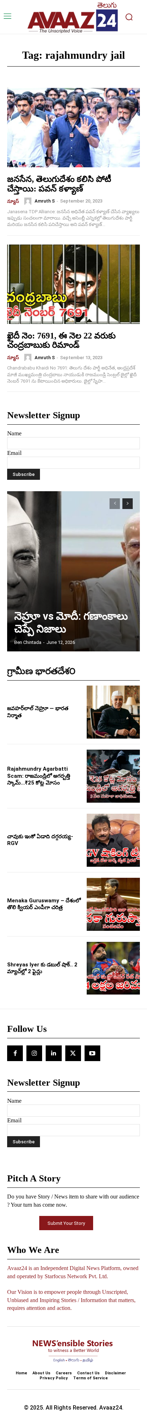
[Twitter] (73, 1053)
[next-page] (127, 503)
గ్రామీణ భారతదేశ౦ (41, 671)
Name (14, 433)
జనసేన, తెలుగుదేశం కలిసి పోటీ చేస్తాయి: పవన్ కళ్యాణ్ (59, 183)
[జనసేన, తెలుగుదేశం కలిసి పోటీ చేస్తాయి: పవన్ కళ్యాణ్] (73, 127)
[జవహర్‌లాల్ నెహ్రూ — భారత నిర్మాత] (113, 712)
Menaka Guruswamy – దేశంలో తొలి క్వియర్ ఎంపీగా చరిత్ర (44, 904)
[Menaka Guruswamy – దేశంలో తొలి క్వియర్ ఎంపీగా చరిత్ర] (113, 904)
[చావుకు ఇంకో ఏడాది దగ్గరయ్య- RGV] (113, 840)
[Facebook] (15, 1053)
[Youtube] (92, 1053)
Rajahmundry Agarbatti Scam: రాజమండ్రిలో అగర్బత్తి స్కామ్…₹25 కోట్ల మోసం (38, 776)
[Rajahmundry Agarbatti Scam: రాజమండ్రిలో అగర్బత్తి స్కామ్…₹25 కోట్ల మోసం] (113, 776)
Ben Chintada (27, 642)
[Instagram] (34, 1053)
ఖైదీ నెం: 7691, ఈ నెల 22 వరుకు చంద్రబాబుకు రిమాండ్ (61, 340)
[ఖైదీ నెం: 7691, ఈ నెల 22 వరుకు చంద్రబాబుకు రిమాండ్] (73, 284)
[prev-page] (115, 503)
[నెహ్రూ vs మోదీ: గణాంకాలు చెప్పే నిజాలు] (73, 571)
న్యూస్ (13, 201)
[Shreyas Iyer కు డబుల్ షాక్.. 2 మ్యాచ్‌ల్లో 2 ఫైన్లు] (113, 968)
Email (14, 453)
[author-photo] (29, 201)
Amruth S (45, 201)
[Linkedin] (53, 1053)
